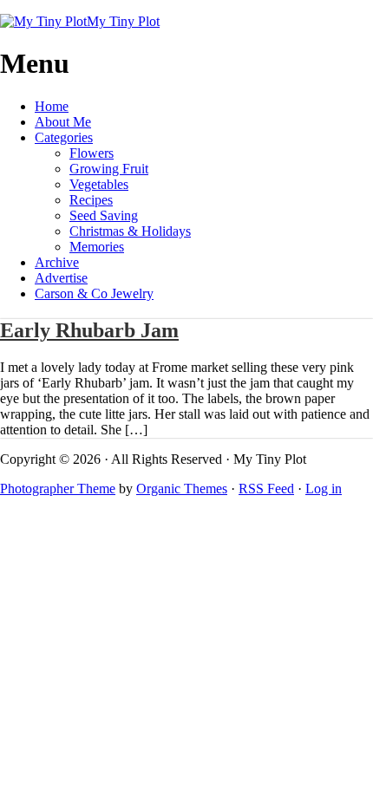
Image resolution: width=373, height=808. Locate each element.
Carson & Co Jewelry (94, 293)
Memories (96, 246)
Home (52, 106)
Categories (64, 137)
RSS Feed (266, 488)
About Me (63, 121)
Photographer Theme (57, 488)
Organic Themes (181, 488)
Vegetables (98, 184)
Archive (57, 262)
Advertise (61, 277)
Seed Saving (103, 215)
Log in (323, 488)
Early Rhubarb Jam (89, 330)
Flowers (91, 153)
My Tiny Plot (123, 21)
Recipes (91, 199)
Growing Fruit (108, 168)
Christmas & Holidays (130, 231)
